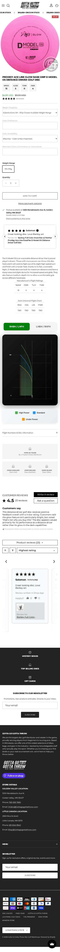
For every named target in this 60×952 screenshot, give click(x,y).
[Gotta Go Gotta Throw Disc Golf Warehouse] (30, 5)
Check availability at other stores (18, 218)
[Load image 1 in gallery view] (30, 44)
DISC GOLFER (7, 913)
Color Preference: (10, 120)
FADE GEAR (20, 913)
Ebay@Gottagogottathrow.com (22, 830)
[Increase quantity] (16, 183)
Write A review (45, 494)
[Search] (9, 5)
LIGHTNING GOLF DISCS (11, 917)
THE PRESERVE (29, 917)
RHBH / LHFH (16, 326)
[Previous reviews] (5, 236)
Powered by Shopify (48, 937)
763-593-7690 (15, 802)
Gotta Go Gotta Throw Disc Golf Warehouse (24, 937)
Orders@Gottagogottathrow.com (23, 807)
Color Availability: (9, 133)
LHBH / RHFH (43, 326)
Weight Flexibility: (10, 107)
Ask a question (45, 500)
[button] (30, 236)
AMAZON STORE (8, 920)
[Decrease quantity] (5, 183)
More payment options (30, 203)
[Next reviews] (55, 236)
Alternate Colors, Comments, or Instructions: (22, 146)
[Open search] (5, 550)
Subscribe (30, 715)
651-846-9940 (15, 825)
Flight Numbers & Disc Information (17, 433)
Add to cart (30, 196)
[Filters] (13, 550)
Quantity (6, 177)
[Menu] (3, 5)
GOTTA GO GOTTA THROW (37, 913)
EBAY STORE (43, 917)
